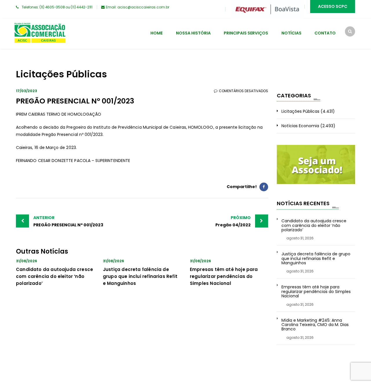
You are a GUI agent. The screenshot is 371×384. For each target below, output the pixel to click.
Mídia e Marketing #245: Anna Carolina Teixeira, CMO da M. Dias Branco (315, 325)
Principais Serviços (246, 33)
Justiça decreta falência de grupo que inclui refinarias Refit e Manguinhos (140, 276)
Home (156, 33)
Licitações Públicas (300, 111)
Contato (325, 33)
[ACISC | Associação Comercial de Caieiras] (39, 33)
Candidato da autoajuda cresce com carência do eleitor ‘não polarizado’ (54, 276)
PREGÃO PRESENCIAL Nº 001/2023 (68, 221)
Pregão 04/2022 (233, 221)
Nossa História (193, 33)
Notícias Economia (300, 126)
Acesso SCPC (332, 6)
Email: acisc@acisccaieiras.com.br (137, 7)
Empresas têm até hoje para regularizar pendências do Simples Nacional (224, 276)
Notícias (291, 33)
